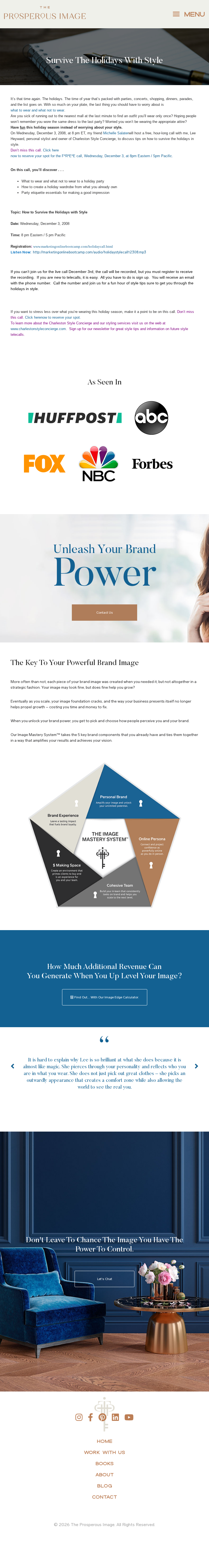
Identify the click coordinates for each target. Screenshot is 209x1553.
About (104, 1474)
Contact (104, 1497)
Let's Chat (104, 1279)
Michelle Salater (115, 133)
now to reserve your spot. (61, 317)
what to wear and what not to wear (37, 110)
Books (105, 1463)
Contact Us (104, 612)
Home (104, 1441)
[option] (104, 1071)
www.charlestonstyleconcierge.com (38, 329)
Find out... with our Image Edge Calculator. (106, 997)
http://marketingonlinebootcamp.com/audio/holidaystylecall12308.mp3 (89, 252)
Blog (104, 1486)
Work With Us (104, 1452)
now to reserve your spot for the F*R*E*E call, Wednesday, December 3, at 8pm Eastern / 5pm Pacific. (92, 156)
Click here (51, 150)
